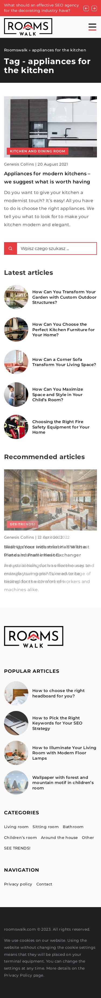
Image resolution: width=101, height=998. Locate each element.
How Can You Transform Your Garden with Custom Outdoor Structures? (64, 297)
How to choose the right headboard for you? (58, 693)
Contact (44, 884)
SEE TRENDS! (17, 848)
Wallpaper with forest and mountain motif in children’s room (63, 783)
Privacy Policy (18, 975)
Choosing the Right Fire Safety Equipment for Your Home (60, 427)
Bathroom (73, 826)
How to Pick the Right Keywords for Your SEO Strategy (57, 723)
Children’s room (20, 837)
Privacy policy (18, 884)
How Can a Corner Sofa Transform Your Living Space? (64, 362)
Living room (16, 826)
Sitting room (46, 826)
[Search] (10, 248)
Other (88, 837)
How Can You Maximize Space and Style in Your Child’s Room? (57, 394)
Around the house (59, 837)
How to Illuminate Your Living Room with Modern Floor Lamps (64, 753)
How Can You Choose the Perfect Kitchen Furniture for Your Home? (63, 329)
